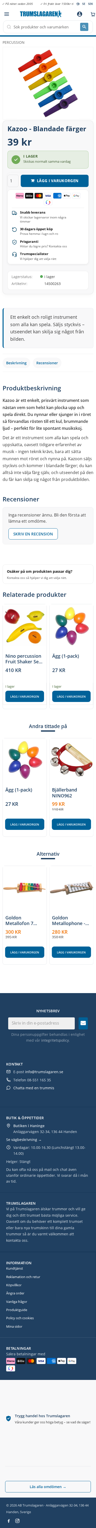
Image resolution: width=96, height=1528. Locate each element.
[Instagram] (17, 1520)
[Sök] (84, 27)
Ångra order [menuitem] (15, 1293)
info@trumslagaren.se (44, 1071)
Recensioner (47, 362)
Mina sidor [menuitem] (14, 1326)
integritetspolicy (55, 1040)
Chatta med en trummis (33, 1087)
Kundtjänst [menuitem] (14, 1268)
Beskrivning (16, 362)
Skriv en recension (33, 533)
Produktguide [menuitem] (16, 1309)
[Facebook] (8, 1520)
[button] (6, 14)
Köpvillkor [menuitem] (14, 1285)
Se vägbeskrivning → (24, 1139)
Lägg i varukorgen (24, 696)
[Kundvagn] (92, 14)
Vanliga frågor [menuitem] (16, 1301)
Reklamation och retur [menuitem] (23, 1276)
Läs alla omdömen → (48, 1486)
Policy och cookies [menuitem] (20, 1318)
